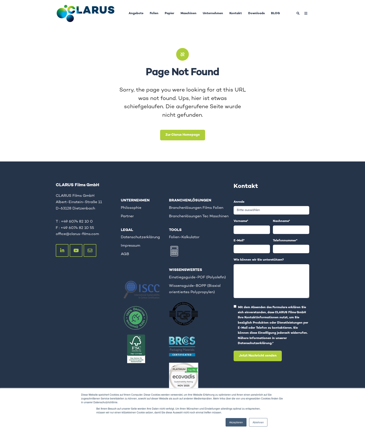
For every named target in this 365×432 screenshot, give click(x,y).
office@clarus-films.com (77, 234)
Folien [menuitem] (154, 13)
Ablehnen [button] (258, 422)
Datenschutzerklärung (255, 343)
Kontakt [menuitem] (235, 13)
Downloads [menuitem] (256, 13)
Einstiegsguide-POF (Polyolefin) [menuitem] (197, 277)
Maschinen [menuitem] (188, 13)
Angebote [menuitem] (136, 13)
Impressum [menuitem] (130, 246)
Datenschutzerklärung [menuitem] (140, 237)
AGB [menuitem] (125, 254)
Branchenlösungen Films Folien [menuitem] (196, 208)
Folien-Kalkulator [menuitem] (184, 237)
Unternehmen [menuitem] (213, 13)
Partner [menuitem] (127, 216)
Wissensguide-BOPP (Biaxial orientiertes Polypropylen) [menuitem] (195, 289)
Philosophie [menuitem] (131, 208)
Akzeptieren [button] (236, 422)
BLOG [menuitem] (275, 13)
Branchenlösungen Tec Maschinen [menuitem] (199, 216)
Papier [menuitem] (169, 13)
